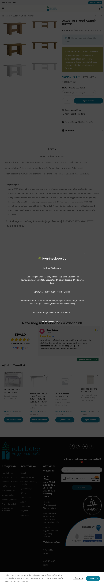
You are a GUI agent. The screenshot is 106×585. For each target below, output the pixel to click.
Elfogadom (93, 578)
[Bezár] (84, 253)
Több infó (78, 578)
